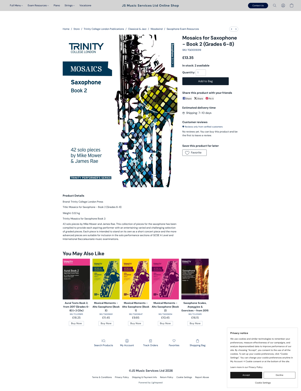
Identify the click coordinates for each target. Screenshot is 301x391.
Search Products (103, 345)
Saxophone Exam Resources (183, 29)
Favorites (174, 345)
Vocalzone (85, 5)
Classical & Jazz (137, 29)
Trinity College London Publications (104, 29)
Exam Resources (37, 5)
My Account (127, 345)
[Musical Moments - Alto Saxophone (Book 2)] (165, 279)
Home (66, 29)
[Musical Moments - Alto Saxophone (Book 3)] (106, 279)
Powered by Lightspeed (151, 382)
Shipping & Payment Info (144, 377)
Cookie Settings (184, 377)
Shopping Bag (198, 345)
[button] (150, 5)
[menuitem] (231, 29)
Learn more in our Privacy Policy (246, 367)
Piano (57, 5)
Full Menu (15, 5)
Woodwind (156, 29)
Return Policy (166, 377)
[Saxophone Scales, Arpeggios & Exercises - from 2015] (195, 279)
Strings (69, 5)
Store (77, 29)
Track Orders (150, 345)
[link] (262, 381)
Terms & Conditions (102, 377)
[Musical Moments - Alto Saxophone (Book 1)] (135, 279)
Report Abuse (202, 377)
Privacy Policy (122, 377)
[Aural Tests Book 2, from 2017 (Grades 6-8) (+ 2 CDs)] (76, 279)
